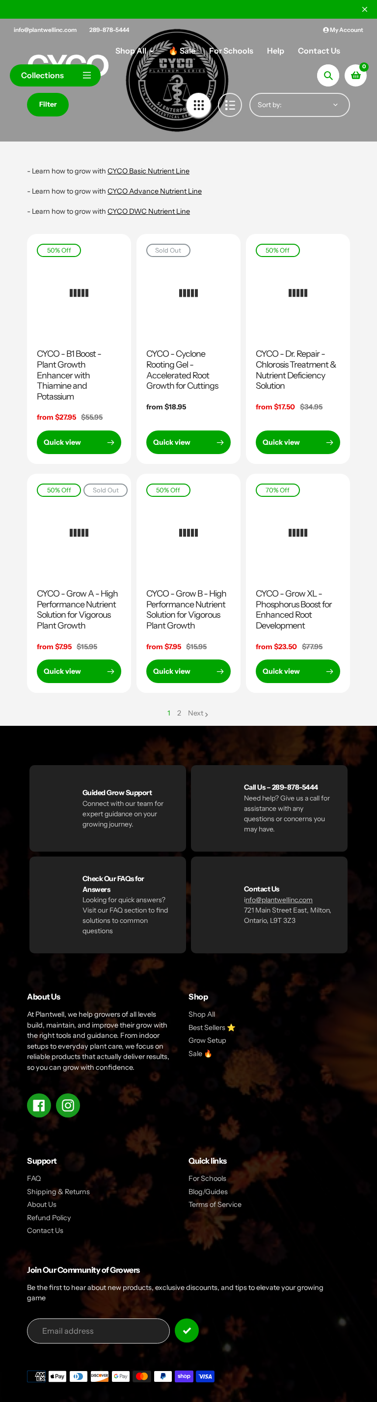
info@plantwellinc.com (45, 29)
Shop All (201, 1014)
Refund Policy (49, 1217)
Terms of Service (215, 1204)
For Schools (207, 1178)
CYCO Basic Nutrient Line (148, 171)
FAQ (34, 1178)
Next (195, 713)
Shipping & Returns (58, 1191)
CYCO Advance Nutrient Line (155, 191)
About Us (41, 1204)
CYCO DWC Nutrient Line (149, 211)
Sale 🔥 (200, 1053)
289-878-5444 (109, 29)
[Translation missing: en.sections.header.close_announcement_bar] (365, 9)
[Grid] (199, 105)
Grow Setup (207, 1040)
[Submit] (187, 1330)
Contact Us (45, 1230)
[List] (230, 105)
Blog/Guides (208, 1191)
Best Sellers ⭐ (212, 1027)
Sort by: (270, 104)
